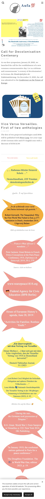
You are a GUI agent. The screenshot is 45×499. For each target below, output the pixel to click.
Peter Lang (24, 138)
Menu (42, 3)
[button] (3, 2)
